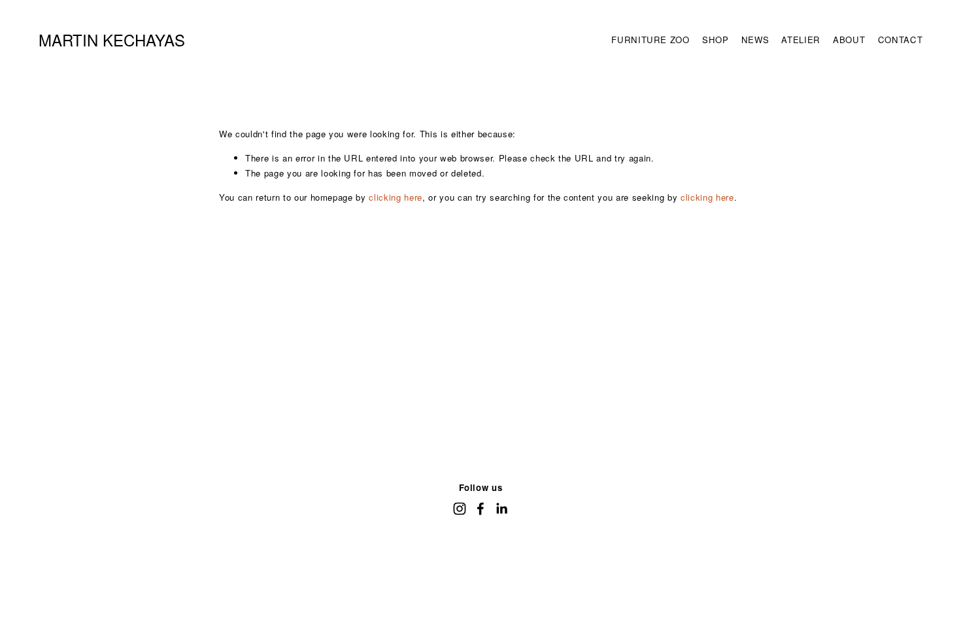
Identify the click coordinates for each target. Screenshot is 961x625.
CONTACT (900, 39)
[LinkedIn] (501, 508)
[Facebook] (480, 508)
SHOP (715, 39)
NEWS (755, 39)
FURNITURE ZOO (650, 39)
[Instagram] (459, 508)
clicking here (395, 197)
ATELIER (800, 39)
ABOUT (849, 39)
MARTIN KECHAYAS (112, 39)
